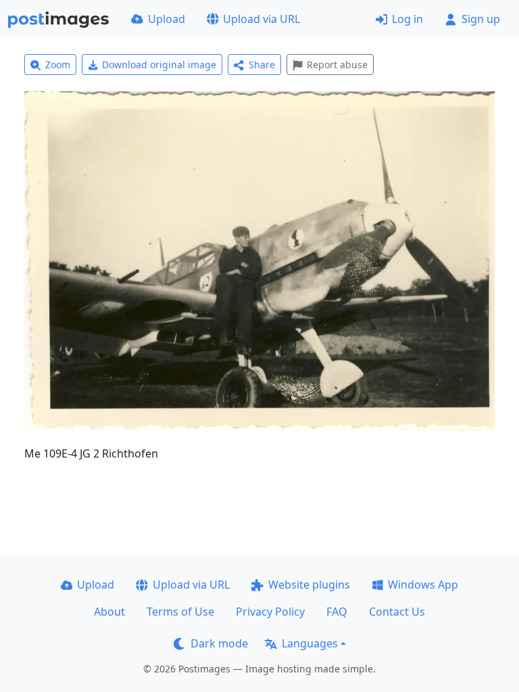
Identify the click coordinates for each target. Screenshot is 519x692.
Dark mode (219, 643)
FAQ (336, 611)
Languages (310, 643)
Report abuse (337, 64)
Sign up (481, 18)
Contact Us (397, 611)
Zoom (57, 64)
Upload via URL (261, 18)
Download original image (159, 64)
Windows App (423, 584)
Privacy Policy (270, 611)
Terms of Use (180, 611)
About (109, 611)
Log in (407, 18)
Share (262, 64)
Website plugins (309, 584)
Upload (166, 18)
